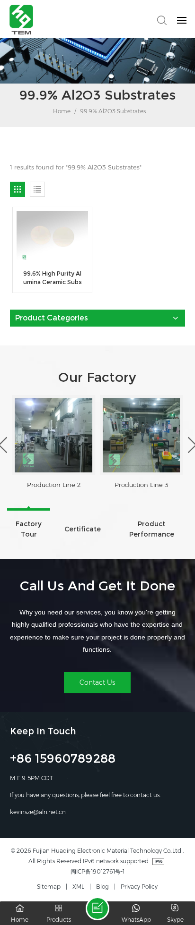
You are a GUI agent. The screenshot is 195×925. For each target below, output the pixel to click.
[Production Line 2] (53, 435)
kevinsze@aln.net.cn (38, 812)
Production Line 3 (141, 484)
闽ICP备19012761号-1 (97, 871)
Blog (102, 886)
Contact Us (97, 682)
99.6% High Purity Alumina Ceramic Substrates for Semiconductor (52, 278)
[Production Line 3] (141, 435)
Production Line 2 (53, 484)
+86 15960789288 (62, 760)
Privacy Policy (139, 886)
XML (78, 886)
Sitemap (49, 886)
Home (61, 111)
